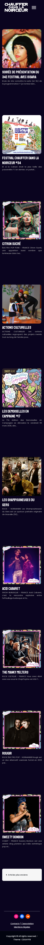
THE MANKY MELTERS (15, 672)
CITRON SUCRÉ (11, 244)
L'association (28, 923)
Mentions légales (22, 927)
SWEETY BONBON (12, 837)
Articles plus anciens (18, 874)
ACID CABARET (11, 588)
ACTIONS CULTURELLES (16, 327)
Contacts (15, 923)
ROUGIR (7, 753)
